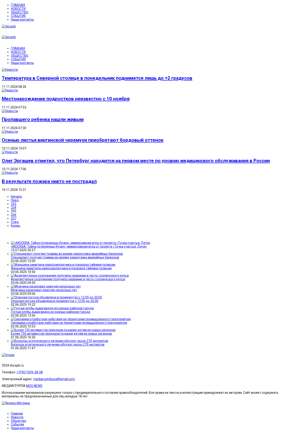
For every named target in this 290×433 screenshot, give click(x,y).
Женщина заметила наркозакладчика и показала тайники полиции (61, 268)
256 (13, 214)
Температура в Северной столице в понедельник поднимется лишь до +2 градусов (97, 78)
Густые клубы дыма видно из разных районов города (50, 312)
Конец (15, 225)
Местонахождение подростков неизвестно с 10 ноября (66, 98)
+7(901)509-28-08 (30, 372)
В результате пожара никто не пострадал (49, 181)
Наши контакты (22, 19)
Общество (18, 421)
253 (13, 204)
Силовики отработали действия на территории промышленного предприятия (69, 323)
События (17, 424)
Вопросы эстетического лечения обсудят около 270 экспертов (57, 344)
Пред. (15, 200)
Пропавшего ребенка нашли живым (43, 119)
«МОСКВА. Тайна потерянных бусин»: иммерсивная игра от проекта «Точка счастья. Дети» (79, 246)
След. (15, 222)
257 (13, 218)
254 (13, 207)
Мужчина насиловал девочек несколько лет (44, 290)
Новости (17, 417)
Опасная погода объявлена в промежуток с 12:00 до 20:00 (54, 301)
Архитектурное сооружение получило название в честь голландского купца (68, 279)
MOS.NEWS (34, 386)
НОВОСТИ (18, 8)
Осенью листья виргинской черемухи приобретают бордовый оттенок (82, 140)
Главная (17, 413)
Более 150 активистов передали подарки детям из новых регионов (61, 333)
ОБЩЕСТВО (19, 12)
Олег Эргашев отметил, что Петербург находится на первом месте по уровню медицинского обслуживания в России (136, 160)
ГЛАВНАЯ (18, 5)
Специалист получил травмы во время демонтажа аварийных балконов (65, 257)
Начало (16, 196)
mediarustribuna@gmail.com (54, 379)
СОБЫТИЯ (18, 16)
